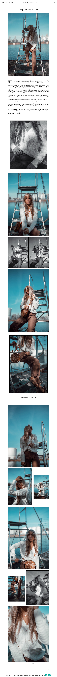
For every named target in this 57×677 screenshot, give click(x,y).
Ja (46, 675)
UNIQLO (9, 80)
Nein (49, 675)
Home (3, 2)
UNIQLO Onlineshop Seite (42, 109)
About (6, 2)
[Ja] (55, 675)
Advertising (11, 2)
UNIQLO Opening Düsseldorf (43, 669)
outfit (30, 7)
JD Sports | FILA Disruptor (13, 669)
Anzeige (27, 7)
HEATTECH (10, 86)
